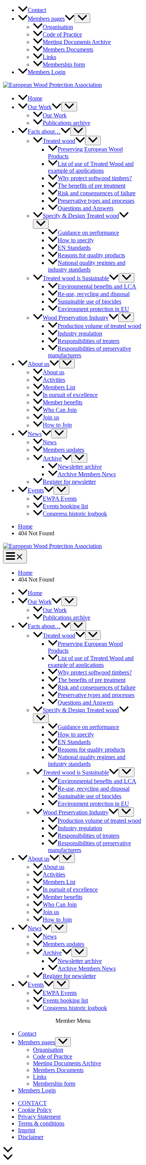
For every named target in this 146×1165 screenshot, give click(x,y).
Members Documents (58, 1070)
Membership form (54, 1083)
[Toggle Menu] (82, 18)
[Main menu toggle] (15, 557)
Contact (27, 1033)
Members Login (37, 1090)
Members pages (36, 1042)
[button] (69, 18)
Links (39, 1077)
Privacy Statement (39, 1116)
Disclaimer (30, 1137)
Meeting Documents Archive (67, 1063)
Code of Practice (52, 1056)
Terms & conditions (41, 1123)
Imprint (26, 1130)
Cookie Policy (35, 1110)
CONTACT (32, 1103)
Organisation (48, 1050)
